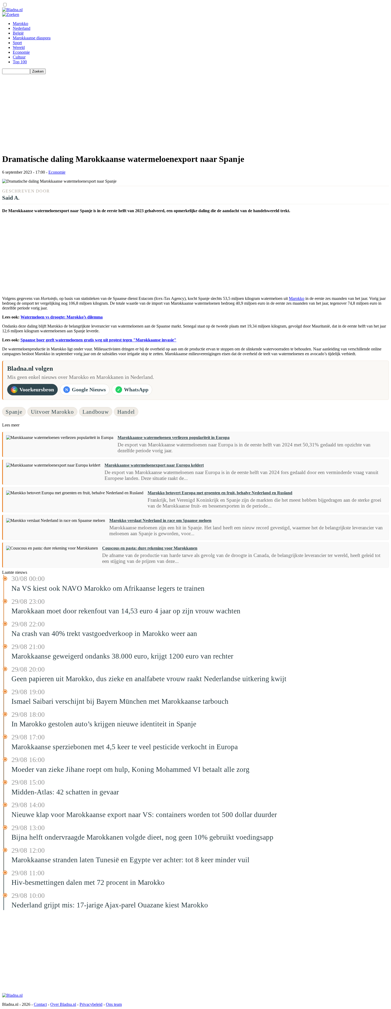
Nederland (21, 28)
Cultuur (19, 57)
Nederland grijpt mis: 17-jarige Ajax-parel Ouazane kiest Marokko (109, 905)
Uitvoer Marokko (52, 412)
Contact (40, 1004)
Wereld (19, 47)
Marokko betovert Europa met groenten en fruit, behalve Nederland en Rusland (220, 493)
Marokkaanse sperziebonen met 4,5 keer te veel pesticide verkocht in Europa (124, 747)
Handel (126, 412)
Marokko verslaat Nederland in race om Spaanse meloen (160, 520)
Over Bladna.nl (63, 1004)
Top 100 (20, 62)
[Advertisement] (161, 111)
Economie (21, 52)
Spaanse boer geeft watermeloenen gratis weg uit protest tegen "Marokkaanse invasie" (98, 340)
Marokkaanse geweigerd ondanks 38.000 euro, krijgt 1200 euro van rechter (122, 656)
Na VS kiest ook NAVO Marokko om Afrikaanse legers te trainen (108, 588)
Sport (17, 42)
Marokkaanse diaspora (32, 38)
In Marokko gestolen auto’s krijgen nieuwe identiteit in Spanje (103, 724)
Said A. (10, 198)
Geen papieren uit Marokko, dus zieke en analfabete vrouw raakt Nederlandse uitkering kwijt (148, 679)
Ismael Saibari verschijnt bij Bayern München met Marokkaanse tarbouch (119, 701)
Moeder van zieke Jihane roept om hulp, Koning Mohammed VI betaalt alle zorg (130, 769)
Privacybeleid (91, 1004)
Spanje (14, 412)
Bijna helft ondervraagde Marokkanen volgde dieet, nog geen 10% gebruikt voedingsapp (142, 837)
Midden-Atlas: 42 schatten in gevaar (65, 792)
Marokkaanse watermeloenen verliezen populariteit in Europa (174, 437)
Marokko (20, 23)
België (18, 33)
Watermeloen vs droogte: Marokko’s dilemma (61, 317)
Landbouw (95, 412)
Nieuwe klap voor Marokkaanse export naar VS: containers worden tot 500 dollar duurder (144, 815)
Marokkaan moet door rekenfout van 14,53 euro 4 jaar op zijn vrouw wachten (125, 611)
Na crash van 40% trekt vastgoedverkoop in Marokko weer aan (104, 634)
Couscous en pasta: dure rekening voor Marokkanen (149, 548)
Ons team (114, 1004)
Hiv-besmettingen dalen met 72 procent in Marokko (88, 882)
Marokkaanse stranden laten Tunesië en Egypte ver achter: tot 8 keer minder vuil (130, 860)
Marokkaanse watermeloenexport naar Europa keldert (154, 465)
